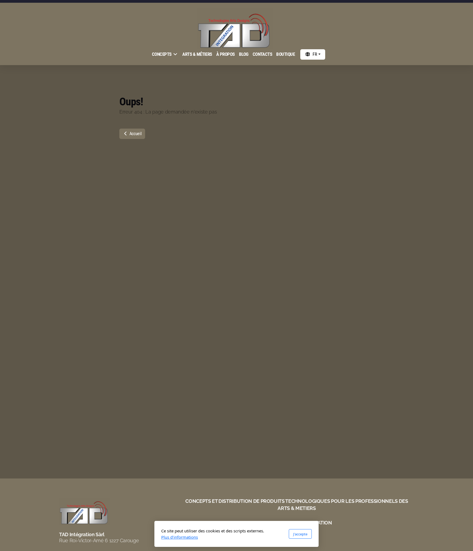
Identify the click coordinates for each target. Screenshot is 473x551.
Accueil (135, 133)
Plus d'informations (179, 537)
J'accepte (300, 534)
